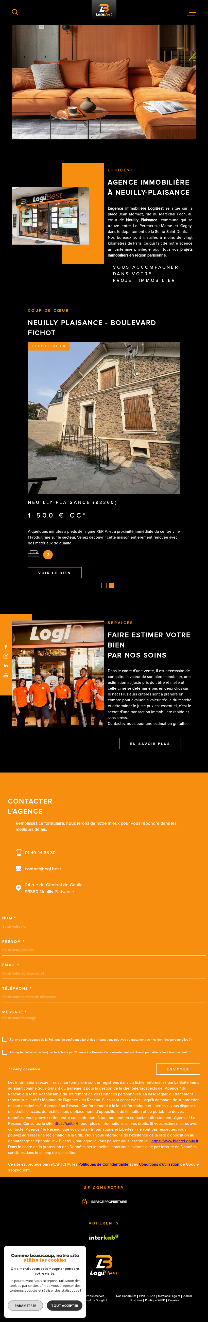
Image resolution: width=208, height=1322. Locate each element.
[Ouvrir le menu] (191, 12)
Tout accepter (64, 1305)
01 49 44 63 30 (40, 825)
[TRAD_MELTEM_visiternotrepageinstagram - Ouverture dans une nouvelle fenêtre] (6, 656)
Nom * (9, 890)
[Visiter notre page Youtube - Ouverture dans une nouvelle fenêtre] (6, 675)
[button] (96, 558)
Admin (187, 1268)
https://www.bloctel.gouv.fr (174, 1113)
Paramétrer (25, 1305)
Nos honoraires (126, 1268)
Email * (11, 937)
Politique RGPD (155, 1273)
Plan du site (147, 1268)
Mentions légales (169, 1268)
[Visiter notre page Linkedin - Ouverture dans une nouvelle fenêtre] (6, 666)
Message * (14, 984)
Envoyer (178, 1041)
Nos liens (136, 1273)
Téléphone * (17, 961)
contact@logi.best (43, 841)
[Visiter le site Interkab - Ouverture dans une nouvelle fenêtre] (104, 1209)
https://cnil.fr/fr (67, 1096)
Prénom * (13, 914)
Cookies (173, 1273)
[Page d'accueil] (104, 1248)
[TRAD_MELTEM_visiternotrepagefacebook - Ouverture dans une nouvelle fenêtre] (6, 647)
